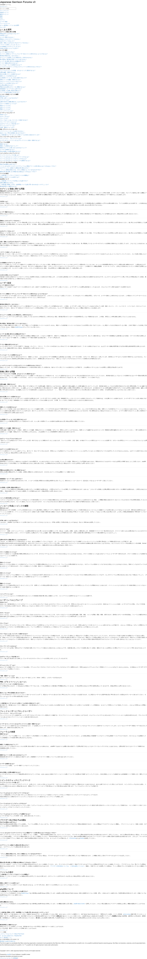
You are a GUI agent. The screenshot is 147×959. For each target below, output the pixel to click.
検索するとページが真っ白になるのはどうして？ (13, 148)
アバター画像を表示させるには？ (9, 63)
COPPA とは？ (4, 35)
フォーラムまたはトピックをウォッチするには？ (13, 159)
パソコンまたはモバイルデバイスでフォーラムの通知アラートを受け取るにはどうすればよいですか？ (28, 166)
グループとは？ (4, 118)
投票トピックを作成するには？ (8, 76)
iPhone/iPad (72, 838)
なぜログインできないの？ (7, 41)
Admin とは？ (4, 114)
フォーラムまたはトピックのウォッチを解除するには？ (15, 160)
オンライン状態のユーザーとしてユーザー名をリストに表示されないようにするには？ (24, 54)
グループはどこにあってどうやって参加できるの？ (14, 120)
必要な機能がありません (6, 182)
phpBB (9, 954)
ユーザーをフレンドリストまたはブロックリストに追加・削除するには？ (20, 140)
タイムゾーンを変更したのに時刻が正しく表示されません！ (16, 57)
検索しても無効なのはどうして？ (9, 146)
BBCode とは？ (4, 96)
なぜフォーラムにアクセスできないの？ (11, 81)
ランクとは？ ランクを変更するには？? (11, 65)
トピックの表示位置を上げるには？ (10, 92)
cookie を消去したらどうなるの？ (9, 48)
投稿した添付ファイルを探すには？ (10, 177)
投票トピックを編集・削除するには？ (10, 79)
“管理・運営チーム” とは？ (7, 127)
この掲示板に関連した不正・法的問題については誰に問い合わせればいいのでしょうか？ (24, 184)
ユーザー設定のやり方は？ (7, 52)
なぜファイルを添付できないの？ (9, 83)
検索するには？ (4, 144)
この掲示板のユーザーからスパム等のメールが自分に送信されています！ (20, 135)
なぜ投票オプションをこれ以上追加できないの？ (13, 78)
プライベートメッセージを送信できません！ (12, 131)
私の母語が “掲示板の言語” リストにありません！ (13, 59)
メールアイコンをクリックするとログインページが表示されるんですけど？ (21, 67)
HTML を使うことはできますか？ (9, 98)
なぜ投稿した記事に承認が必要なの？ (10, 90)
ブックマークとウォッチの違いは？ (10, 155)
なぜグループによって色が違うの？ (10, 124)
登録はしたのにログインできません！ (10, 39)
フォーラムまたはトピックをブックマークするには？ (14, 157)
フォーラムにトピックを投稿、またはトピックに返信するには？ (18, 70)
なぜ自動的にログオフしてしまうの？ (10, 46)
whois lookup (127, 914)
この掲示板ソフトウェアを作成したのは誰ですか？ (14, 181)
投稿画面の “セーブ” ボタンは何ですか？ (11, 89)
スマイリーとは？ (5, 100)
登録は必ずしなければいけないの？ (10, 33)
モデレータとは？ (5, 116)
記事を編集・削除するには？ (8, 72)
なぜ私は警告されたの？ (6, 85)
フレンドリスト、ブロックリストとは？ (11, 138)
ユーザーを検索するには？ (7, 149)
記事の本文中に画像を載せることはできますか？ (13, 102)
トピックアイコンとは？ (6, 111)
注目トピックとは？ (5, 107)
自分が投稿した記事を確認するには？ (10, 151)
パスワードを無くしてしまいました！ (10, 44)
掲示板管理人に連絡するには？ (8, 186)
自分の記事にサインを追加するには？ (10, 74)
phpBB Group (18, 327)
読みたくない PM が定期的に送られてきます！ (13, 133)
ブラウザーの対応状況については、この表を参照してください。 (68, 866)
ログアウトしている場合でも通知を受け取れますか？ (14, 168)
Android (82, 838)
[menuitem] (4, 12)
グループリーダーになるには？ (8, 122)
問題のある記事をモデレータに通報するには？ (13, 87)
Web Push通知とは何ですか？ (8, 164)
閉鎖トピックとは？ (5, 109)
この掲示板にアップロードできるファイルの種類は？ (14, 175)
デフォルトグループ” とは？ (7, 125)
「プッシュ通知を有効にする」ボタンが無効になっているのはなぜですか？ (21, 170)
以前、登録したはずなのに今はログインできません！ (14, 43)
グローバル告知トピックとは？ (8, 103)
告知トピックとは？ (5, 105)
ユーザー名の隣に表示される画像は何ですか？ (13, 61)
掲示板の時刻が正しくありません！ (10, 56)
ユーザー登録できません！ (7, 37)
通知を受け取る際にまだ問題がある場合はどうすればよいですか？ (18, 171)
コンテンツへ (3, 6)
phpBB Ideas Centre (79, 903)
